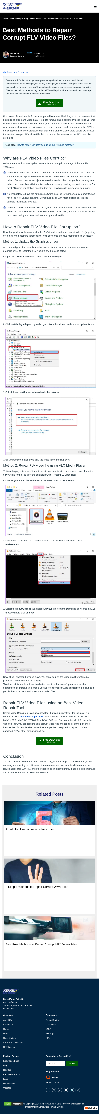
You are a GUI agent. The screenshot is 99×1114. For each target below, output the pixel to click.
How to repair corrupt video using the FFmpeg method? (45, 145)
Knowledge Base (11, 1061)
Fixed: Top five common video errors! (30, 829)
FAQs (5, 1079)
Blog (26, 18)
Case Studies (9, 1038)
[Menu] (95, 6)
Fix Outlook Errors (11, 1074)
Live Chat (92, 1108)
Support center (52, 1082)
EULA (48, 1029)
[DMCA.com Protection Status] (13, 1104)
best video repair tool (31, 716)
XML (48, 1038)
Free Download (51, 103)
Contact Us (8, 1025)
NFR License (9, 1047)
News (6, 1033)
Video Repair (35, 18)
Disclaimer (51, 1025)
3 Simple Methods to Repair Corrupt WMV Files (37, 886)
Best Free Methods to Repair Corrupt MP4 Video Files (41, 944)
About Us (7, 1020)
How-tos (7, 1070)
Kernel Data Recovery (12, 18)
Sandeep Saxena (17, 56)
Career (6, 1029)
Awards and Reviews (13, 1042)
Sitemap (49, 1033)
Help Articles (9, 1083)
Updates (7, 1088)
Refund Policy (52, 1020)
